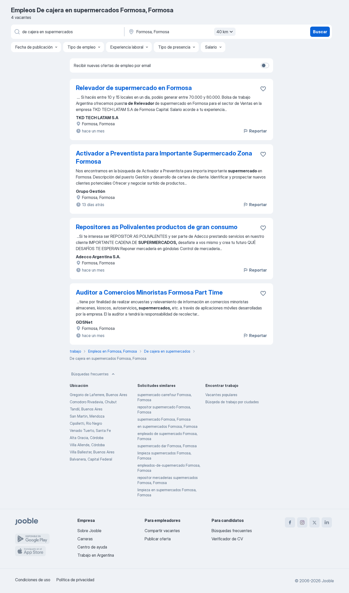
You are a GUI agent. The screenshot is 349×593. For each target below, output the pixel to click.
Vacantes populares (221, 395)
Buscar (320, 31)
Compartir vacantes (162, 530)
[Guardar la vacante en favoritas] (263, 88)
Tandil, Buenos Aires (86, 409)
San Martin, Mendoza (87, 416)
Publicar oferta (158, 538)
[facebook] (290, 522)
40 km (222, 31)
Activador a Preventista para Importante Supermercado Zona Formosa (164, 157)
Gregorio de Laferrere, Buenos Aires (98, 395)
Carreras (85, 538)
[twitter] (314, 522)
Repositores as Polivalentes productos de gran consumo (156, 227)
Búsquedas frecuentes (90, 374)
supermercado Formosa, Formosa (164, 419)
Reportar (258, 130)
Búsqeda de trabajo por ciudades (232, 402)
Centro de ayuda (92, 547)
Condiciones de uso (32, 579)
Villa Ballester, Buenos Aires (92, 452)
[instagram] (302, 522)
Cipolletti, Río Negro (86, 423)
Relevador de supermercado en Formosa (134, 88)
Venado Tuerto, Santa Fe (90, 430)
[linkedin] (327, 522)
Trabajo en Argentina (95, 555)
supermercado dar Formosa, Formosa (167, 446)
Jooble (328, 580)
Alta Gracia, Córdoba (86, 437)
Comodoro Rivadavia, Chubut (93, 402)
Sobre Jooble (89, 530)
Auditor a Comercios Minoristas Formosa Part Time (149, 292)
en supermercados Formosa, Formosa (167, 426)
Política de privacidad (75, 579)
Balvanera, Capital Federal (91, 459)
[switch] (265, 65)
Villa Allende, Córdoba (87, 445)
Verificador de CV (227, 538)
